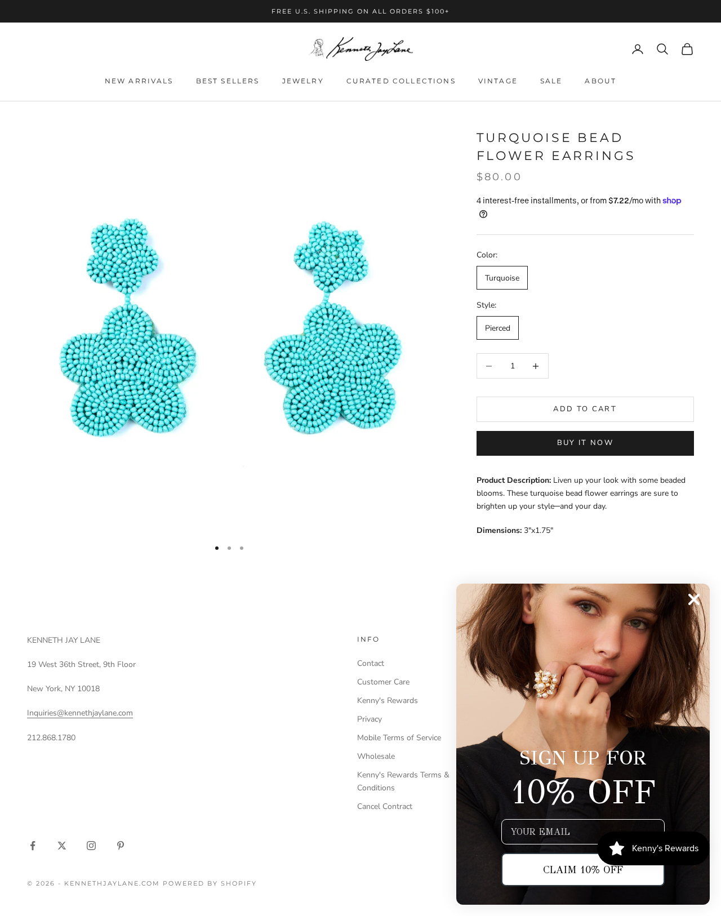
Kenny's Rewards (387, 700)
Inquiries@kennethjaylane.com (80, 713)
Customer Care (383, 682)
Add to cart (585, 409)
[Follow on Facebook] (32, 845)
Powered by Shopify (210, 883)
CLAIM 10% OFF (583, 870)
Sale (551, 81)
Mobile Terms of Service (399, 737)
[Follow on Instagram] (91, 845)
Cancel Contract (384, 806)
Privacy (369, 719)
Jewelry (303, 81)
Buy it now (585, 443)
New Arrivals (139, 81)
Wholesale (376, 756)
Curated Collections (401, 81)
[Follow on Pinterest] (120, 845)
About (600, 81)
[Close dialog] (694, 599)
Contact (370, 663)
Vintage (498, 81)
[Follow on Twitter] (62, 845)
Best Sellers (228, 81)
